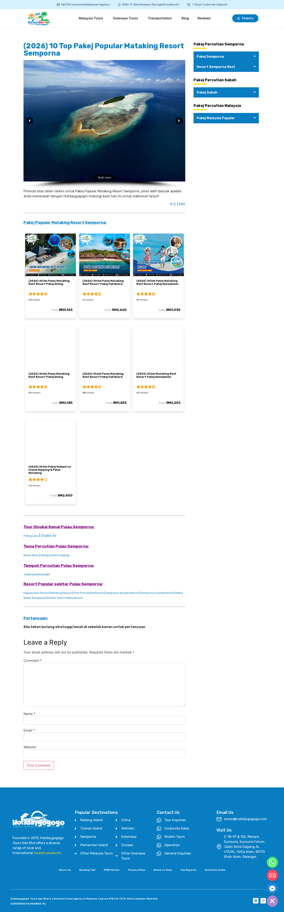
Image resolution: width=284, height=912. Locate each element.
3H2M (27, 574)
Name (29, 713)
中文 (173, 204)
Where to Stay (162, 869)
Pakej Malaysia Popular (216, 118)
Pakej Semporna (210, 57)
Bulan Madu (31, 555)
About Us (65, 869)
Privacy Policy (136, 869)
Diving (44, 555)
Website (29, 747)
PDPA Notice (112, 869)
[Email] (272, 875)
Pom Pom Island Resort (89, 592)
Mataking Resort (61, 592)
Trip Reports (188, 869)
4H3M (37, 574)
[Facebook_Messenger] (272, 888)
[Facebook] (255, 900)
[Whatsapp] (272, 862)
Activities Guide (215, 869)
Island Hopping (59, 555)
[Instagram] (263, 900)
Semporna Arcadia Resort (122, 592)
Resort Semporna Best (216, 67)
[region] (104, 124)
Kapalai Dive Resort (36, 592)
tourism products (47, 853)
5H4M (46, 574)
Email (29, 730)
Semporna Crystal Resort (157, 592)
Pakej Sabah (207, 92)
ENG (182, 204)
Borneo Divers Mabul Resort (65, 597)
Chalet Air (49, 536)
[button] (30, 121)
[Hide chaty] (272, 901)
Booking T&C (87, 869)
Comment (32, 660)
